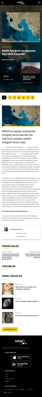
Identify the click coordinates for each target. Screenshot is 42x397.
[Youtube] (5, 392)
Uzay (25, 147)
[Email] (28, 97)
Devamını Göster (9, 329)
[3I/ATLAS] (11, 67)
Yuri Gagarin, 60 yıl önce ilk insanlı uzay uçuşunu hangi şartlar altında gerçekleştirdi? (10, 256)
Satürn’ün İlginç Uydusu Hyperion (26, 301)
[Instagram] (16, 389)
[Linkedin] (19, 97)
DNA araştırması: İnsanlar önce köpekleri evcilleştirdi (26, 288)
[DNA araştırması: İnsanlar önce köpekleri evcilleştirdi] (7, 289)
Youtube (9, 392)
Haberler (6, 46)
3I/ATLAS (6, 76)
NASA (3, 147)
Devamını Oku (8, 79)
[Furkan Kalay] (6, 229)
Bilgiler (18, 284)
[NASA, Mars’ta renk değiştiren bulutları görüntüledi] (30, 67)
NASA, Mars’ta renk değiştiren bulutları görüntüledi (29, 77)
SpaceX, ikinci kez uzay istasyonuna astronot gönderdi (32, 255)
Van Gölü (19, 154)
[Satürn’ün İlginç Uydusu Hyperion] (7, 303)
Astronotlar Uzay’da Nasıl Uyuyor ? (27, 316)
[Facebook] (10, 97)
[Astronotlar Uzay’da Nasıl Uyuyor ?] (7, 317)
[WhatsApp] (23, 97)
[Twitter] (15, 97)
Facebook (10, 389)
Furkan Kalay (16, 229)
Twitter (31, 389)
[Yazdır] (32, 97)
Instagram (21, 389)
